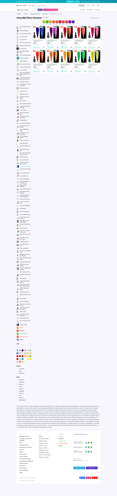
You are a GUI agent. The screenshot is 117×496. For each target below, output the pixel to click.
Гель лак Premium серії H (25, 275)
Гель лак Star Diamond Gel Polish (25, 107)
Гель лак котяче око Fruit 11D (24, 126)
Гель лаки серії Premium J (25, 169)
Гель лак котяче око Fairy (24, 202)
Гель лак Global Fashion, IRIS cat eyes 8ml (25, 153)
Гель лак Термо (23, 61)
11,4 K (89, 477)
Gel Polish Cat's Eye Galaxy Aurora (24, 163)
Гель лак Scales (23, 228)
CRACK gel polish (24, 156)
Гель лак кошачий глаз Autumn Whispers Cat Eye (25, 74)
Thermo (20, 386)
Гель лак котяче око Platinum (24, 97)
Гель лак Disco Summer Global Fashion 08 (93, 41)
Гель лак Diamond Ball (25, 123)
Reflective (21, 384)
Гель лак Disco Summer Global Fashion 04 (65, 65)
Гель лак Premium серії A (25, 321)
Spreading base (23, 324)
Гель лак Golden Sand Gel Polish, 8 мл (25, 182)
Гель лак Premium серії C (25, 295)
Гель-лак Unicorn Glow (25, 271)
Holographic (21, 391)
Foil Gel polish (23, 311)
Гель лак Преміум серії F (25, 146)
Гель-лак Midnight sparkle (24, 137)
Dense (20, 371)
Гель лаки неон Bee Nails (24, 51)
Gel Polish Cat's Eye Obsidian (24, 265)
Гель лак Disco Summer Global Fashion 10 (65, 41)
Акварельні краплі (24, 94)
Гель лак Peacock (24, 176)
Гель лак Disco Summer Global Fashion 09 (79, 41)
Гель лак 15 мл (23, 39)
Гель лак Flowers (24, 143)
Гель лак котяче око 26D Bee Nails (24, 221)
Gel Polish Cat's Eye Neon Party (24, 133)
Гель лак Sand (23, 298)
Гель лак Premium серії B (25, 225)
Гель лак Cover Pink (24, 318)
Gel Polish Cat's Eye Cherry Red (24, 238)
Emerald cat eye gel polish (24, 288)
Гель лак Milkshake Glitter (24, 130)
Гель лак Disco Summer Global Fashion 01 (93, 65)
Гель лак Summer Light (25, 64)
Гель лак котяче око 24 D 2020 (25, 304)
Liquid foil (21, 388)
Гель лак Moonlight (24, 301)
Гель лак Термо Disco (25, 173)
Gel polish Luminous (24, 58)
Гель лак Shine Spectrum (25, 103)
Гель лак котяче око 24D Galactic (24, 308)
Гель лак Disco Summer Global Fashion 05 (52, 65)
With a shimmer (22, 400)
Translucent (21, 373)
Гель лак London (23, 36)
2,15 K (95, 477)
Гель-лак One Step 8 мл (25, 67)
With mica (21, 397)
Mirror (20, 395)
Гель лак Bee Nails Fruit (25, 189)
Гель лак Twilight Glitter (25, 205)
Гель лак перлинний (24, 211)
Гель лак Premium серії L (25, 261)
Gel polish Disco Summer (25, 166)
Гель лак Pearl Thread (25, 199)
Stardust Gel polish (24, 88)
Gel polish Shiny (23, 120)
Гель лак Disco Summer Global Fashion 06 (38, 65)
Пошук (80, 5)
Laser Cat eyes (23, 110)
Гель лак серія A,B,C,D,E (25, 45)
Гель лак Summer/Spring (25, 55)
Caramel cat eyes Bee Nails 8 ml (25, 281)
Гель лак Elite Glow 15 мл (25, 33)
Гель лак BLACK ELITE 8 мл (25, 27)
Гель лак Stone (23, 70)
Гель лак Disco (23, 48)
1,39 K (83, 477)
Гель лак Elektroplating (25, 214)
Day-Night (21, 379)
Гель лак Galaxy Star (24, 292)
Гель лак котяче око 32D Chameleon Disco (25, 285)
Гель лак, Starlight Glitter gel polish (25, 268)
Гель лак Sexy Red (24, 140)
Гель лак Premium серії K (25, 235)
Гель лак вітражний (24, 81)
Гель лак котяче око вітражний (24, 315)
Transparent (21, 368)
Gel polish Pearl (23, 91)
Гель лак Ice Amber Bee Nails (25, 251)
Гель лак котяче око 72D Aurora (24, 117)
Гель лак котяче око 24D (24, 150)
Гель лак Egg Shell (24, 248)
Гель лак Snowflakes (24, 178)
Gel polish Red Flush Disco (24, 113)
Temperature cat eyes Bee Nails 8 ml (25, 255)
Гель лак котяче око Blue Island (24, 217)
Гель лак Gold (23, 100)
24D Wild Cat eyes (24, 241)
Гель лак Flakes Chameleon (23, 185)
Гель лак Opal (23, 278)
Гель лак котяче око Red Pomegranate (24, 195)
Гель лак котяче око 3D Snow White (25, 85)
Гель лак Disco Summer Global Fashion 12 (38, 41)
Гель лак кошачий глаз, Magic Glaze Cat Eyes (25, 78)
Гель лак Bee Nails (24, 30)
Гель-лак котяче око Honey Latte (24, 231)
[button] (95, 18)
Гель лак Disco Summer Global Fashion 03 (79, 65)
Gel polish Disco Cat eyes (24, 245)
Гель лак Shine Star (24, 159)
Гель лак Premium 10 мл (25, 42)
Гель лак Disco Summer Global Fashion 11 (52, 41)
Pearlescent (21, 382)
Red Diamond (23, 208)
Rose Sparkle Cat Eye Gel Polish (25, 192)
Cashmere (21, 393)
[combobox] (60, 5)
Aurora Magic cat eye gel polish (25, 258)
